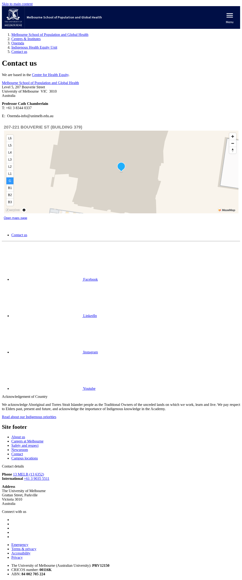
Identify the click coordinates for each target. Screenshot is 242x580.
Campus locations (24, 458)
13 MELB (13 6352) (28, 474)
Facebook (90, 279)
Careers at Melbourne (27, 441)
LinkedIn (89, 316)
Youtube (88, 389)
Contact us (19, 235)
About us (18, 437)
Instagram (90, 352)
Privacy (17, 557)
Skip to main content (17, 4)
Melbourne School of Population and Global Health (40, 83)
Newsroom (19, 450)
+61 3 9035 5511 (36, 479)
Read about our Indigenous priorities (29, 417)
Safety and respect (25, 445)
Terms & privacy (23, 549)
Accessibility (20, 553)
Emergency (19, 545)
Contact (17, 454)
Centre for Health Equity (50, 75)
